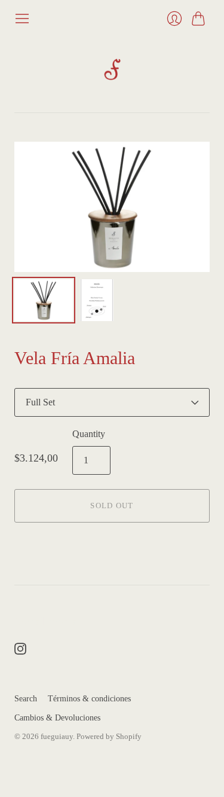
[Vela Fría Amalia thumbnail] (43, 300)
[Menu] (22, 18)
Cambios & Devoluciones (57, 717)
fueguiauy (57, 736)
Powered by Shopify (109, 736)
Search (25, 698)
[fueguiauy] (112, 69)
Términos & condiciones (89, 698)
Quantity (88, 434)
